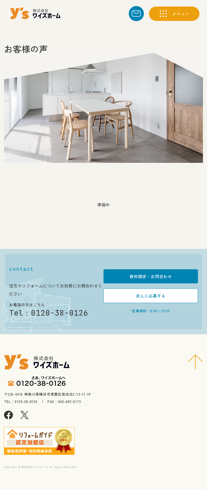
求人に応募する (151, 296)
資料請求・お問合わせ (151, 276)
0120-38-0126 (59, 313)
